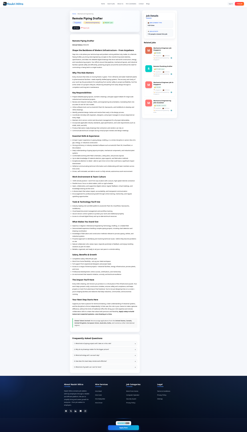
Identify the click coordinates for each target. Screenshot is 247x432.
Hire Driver (98, 403)
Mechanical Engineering (92, 22)
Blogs (148, 4)
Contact (141, 4)
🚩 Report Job (85, 28)
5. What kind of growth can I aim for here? (87, 367)
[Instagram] (85, 411)
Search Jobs (111, 4)
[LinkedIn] (76, 411)
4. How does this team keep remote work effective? (90, 361)
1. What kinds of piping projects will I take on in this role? (92, 343)
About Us (120, 4)
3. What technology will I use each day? (86, 355)
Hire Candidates (131, 4)
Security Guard (131, 399)
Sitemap (160, 399)
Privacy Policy (130, 403)
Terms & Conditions (163, 391)
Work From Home (132, 391)
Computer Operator (132, 395)
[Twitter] (71, 411)
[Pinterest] (80, 411)
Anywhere (78, 22)
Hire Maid (98, 391)
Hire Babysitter (100, 399)
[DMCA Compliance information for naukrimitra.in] (123, 423)
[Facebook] (66, 411)
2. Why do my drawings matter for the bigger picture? (91, 349)
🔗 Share (76, 28)
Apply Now (123, 428)
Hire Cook (98, 395)
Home (103, 4)
